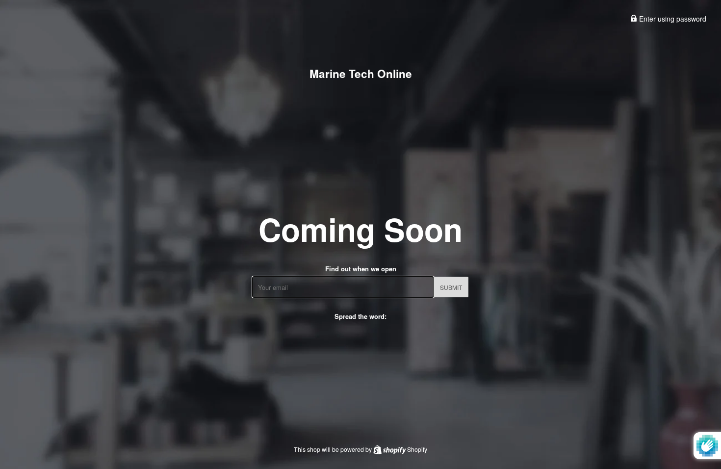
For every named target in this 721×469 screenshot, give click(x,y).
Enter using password (671, 19)
